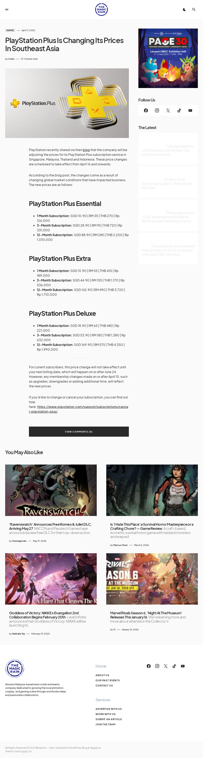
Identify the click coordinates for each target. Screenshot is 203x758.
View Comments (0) (79, 431)
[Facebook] (145, 110)
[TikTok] (179, 110)
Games (10, 30)
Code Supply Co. (23, 751)
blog (86, 150)
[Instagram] (157, 110)
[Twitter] (168, 110)
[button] (7, 9)
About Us (102, 675)
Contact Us (104, 685)
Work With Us (106, 714)
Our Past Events (108, 680)
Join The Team (106, 724)
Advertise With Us (109, 708)
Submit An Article (109, 719)
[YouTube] (190, 110)
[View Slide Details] (168, 58)
